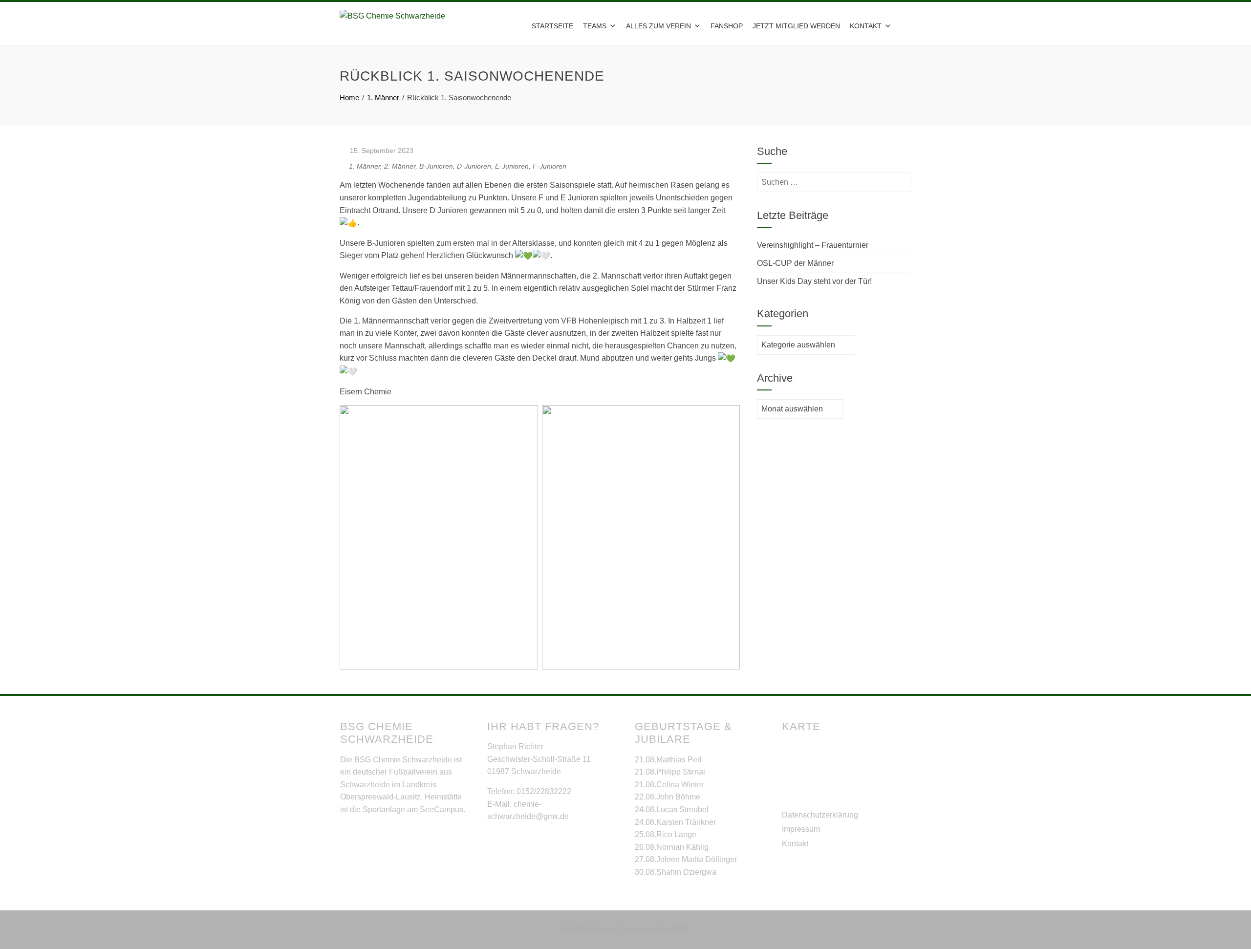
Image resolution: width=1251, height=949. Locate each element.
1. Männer (364, 166)
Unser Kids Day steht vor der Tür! (814, 281)
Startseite (552, 26)
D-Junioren (474, 166)
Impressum (801, 829)
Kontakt (795, 844)
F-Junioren (549, 166)
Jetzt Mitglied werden (796, 26)
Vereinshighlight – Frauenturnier (812, 245)
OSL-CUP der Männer (795, 263)
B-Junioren (436, 166)
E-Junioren (512, 166)
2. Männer (399, 166)
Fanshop (727, 26)
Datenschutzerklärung (820, 815)
